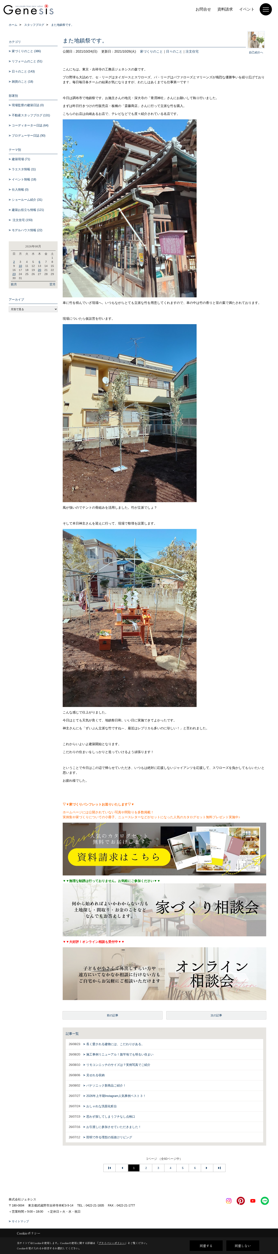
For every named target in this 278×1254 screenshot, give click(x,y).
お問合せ (203, 9)
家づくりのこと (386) (26, 51)
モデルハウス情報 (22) (27, 230)
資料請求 (225, 9)
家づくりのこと (151, 51)
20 (39, 270)
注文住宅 (192, 51)
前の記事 (112, 1015)
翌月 (52, 284)
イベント (247, 9)
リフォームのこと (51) (27, 61)
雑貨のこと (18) (22, 81)
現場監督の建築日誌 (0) (28, 105)
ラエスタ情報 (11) (24, 169)
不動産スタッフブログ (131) (31, 115)
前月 (14, 284)
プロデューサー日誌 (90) (28, 135)
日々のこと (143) (23, 71)
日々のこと (174, 51)
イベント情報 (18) (24, 179)
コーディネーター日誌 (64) (30, 125)
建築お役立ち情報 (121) (28, 210)
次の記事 (216, 1015)
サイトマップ (20, 1221)
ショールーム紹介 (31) (27, 199)
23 (14, 274)
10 (20, 266)
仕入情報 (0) (20, 189)
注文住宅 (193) (22, 220)
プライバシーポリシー (112, 1243)
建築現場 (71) (21, 159)
